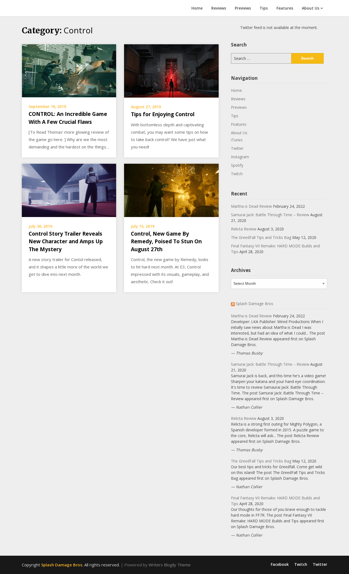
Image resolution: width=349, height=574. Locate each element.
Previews (243, 8)
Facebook (280, 564)
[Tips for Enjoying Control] (171, 70)
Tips (264, 8)
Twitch (237, 173)
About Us (310, 8)
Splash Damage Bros (254, 303)
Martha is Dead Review (251, 206)
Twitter (237, 148)
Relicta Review (243, 229)
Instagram (240, 156)
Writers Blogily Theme (170, 564)
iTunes (237, 139)
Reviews (218, 8)
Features (284, 8)
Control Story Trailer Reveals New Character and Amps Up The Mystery (66, 241)
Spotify (237, 165)
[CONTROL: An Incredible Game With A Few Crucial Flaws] (69, 70)
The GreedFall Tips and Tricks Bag (261, 237)
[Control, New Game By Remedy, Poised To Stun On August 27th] (171, 189)
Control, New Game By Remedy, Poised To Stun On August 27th (166, 241)
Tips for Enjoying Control (162, 114)
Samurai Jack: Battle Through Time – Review (270, 214)
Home (197, 8)
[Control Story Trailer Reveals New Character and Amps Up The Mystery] (69, 189)
